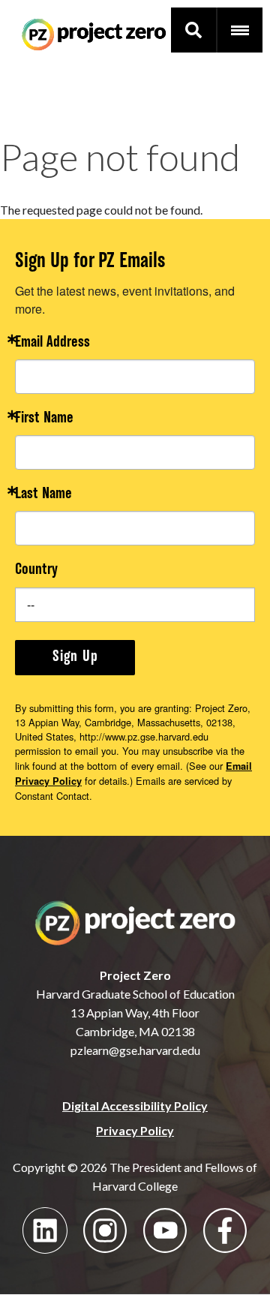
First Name (44, 419)
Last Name (43, 495)
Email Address (52, 343)
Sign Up (75, 657)
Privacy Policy (135, 1130)
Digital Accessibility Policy (135, 1105)
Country (36, 570)
